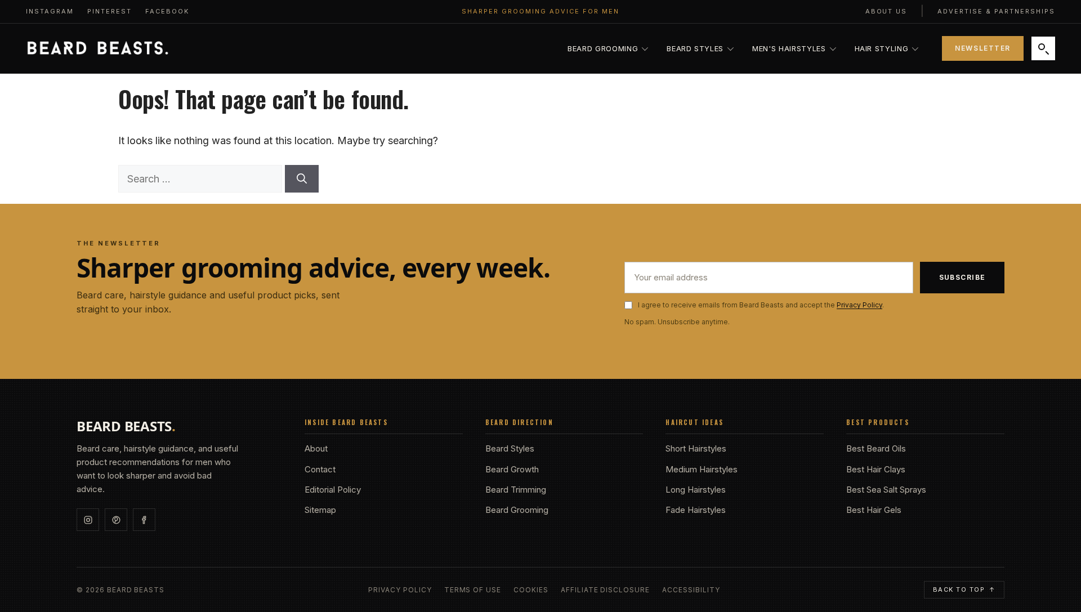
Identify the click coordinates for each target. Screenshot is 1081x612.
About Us (886, 11)
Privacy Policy (859, 305)
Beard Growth (512, 469)
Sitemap (320, 509)
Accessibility (691, 590)
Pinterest (109, 11)
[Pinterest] (116, 519)
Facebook (167, 11)
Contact (320, 469)
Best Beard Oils (876, 448)
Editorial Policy (333, 489)
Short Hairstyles (695, 448)
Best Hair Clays (875, 469)
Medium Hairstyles (701, 469)
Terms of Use (473, 590)
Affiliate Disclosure (605, 590)
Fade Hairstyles (695, 509)
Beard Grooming (603, 48)
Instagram (50, 11)
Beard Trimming (515, 489)
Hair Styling (882, 48)
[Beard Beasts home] (97, 48)
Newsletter (983, 48)
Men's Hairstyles (788, 48)
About (316, 448)
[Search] (1043, 48)
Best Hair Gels (873, 509)
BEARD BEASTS (126, 426)
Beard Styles (695, 48)
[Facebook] (144, 519)
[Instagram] (88, 519)
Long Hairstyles (695, 489)
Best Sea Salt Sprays (886, 489)
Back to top (964, 589)
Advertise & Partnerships (996, 11)
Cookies (530, 590)
